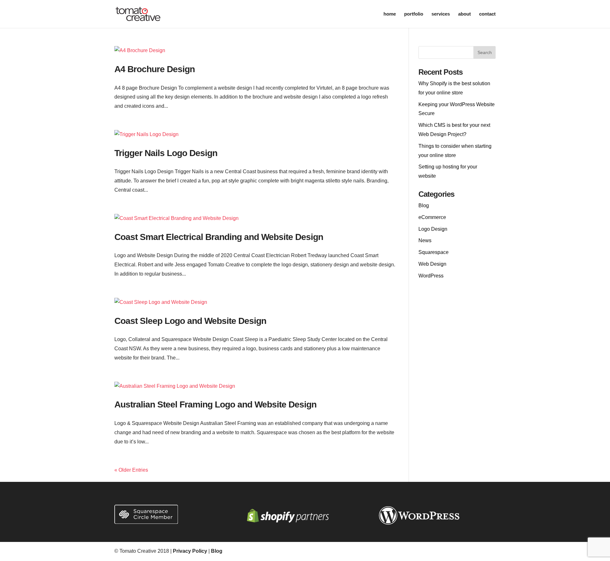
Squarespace (433, 252)
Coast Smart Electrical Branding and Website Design (218, 237)
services (440, 14)
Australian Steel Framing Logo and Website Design (215, 404)
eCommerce (432, 217)
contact (487, 14)
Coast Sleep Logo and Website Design (190, 321)
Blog (423, 205)
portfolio (413, 14)
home (389, 14)
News (424, 240)
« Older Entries (131, 470)
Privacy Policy (190, 551)
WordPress (431, 275)
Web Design (432, 264)
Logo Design (432, 229)
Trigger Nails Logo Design (165, 153)
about (464, 14)
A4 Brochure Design (154, 69)
